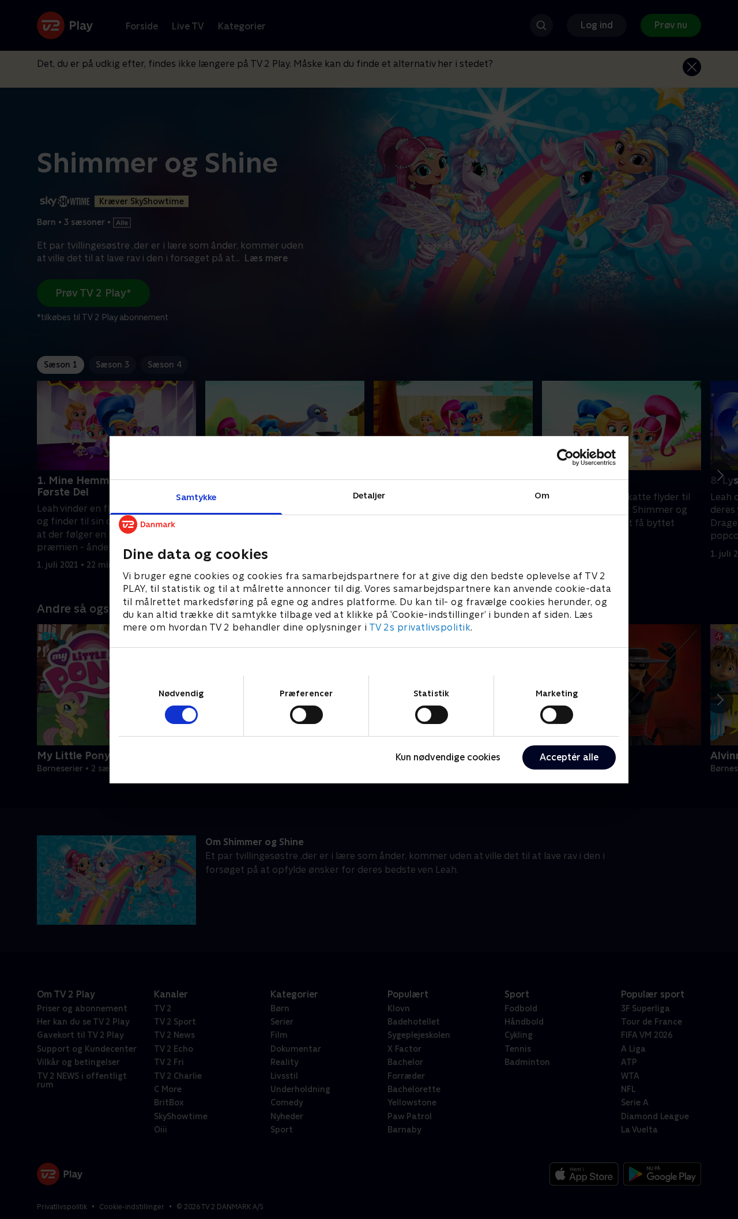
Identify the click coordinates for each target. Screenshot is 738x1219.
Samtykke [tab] (196, 496)
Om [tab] (541, 495)
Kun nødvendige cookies (448, 757)
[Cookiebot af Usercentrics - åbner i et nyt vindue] (565, 457)
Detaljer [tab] (369, 495)
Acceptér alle (569, 757)
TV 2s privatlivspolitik (420, 627)
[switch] (306, 715)
